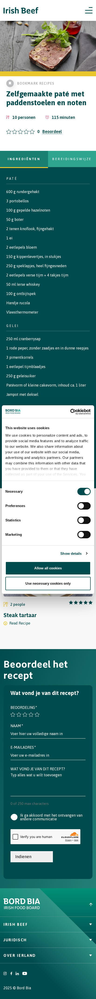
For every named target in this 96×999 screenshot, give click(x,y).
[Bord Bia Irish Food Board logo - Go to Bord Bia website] (21, 908)
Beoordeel (52, 131)
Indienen (23, 856)
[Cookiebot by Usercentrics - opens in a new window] (70, 412)
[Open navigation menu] (89, 10)
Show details (71, 553)
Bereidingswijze (72, 159)
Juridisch (15, 940)
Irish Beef (15, 924)
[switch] (84, 506)
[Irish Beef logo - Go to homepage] (20, 10)
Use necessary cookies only (48, 583)
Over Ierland (19, 955)
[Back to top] (72, 904)
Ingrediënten (24, 159)
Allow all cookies (48, 568)
